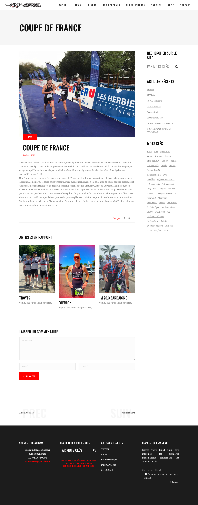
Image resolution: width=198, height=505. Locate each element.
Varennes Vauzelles (155, 118)
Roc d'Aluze (172, 202)
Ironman (171, 189)
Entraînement (168, 184)
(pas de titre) (152, 112)
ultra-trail (169, 226)
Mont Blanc (152, 202)
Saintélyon (154, 207)
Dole (165, 175)
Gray (149, 189)
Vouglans (157, 230)
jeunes (150, 193)
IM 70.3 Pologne (154, 106)
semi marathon (168, 207)
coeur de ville (153, 165)
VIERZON (65, 302)
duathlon (151, 179)
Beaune (168, 156)
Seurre (150, 212)
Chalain (165, 161)
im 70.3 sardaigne (113, 298)
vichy (149, 230)
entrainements (153, 184)
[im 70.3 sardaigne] (117, 269)
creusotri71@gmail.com (37, 461)
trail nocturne (153, 221)
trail (168, 212)
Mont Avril (162, 198)
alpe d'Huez (165, 151)
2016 (156, 151)
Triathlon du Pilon (155, 226)
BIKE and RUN (153, 161)
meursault (151, 198)
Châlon (173, 161)
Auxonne (158, 156)
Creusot (172, 165)
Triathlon (165, 221)
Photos (162, 202)
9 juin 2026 (24, 303)
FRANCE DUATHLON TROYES (160, 123)
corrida (164, 165)
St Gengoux (160, 212)
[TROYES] (37, 269)
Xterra (166, 230)
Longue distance (165, 193)
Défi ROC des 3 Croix (166, 179)
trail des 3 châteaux (155, 216)
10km (149, 151)
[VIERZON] (77, 271)
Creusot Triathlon (154, 170)
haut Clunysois (159, 189)
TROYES (24, 298)
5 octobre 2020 (29, 155)
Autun (149, 156)
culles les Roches (154, 175)
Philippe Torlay (44, 303)
